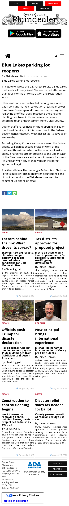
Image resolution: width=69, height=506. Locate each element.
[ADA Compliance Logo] (34, 468)
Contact (57, 463)
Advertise (57, 469)
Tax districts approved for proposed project (50, 243)
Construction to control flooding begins (15, 404)
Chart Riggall (13, 269)
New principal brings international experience (47, 336)
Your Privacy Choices (26, 495)
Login (35, 3)
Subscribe (53, 3)
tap (62, 56)
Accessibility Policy (58, 474)
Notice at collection (16, 500)
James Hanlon (47, 267)
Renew (26, 8)
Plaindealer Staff (15, 76)
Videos (17, 3)
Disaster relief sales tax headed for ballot (49, 404)
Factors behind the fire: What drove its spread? (16, 243)
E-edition (44, 8)
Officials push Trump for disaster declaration (13, 336)
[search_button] (56, 56)
